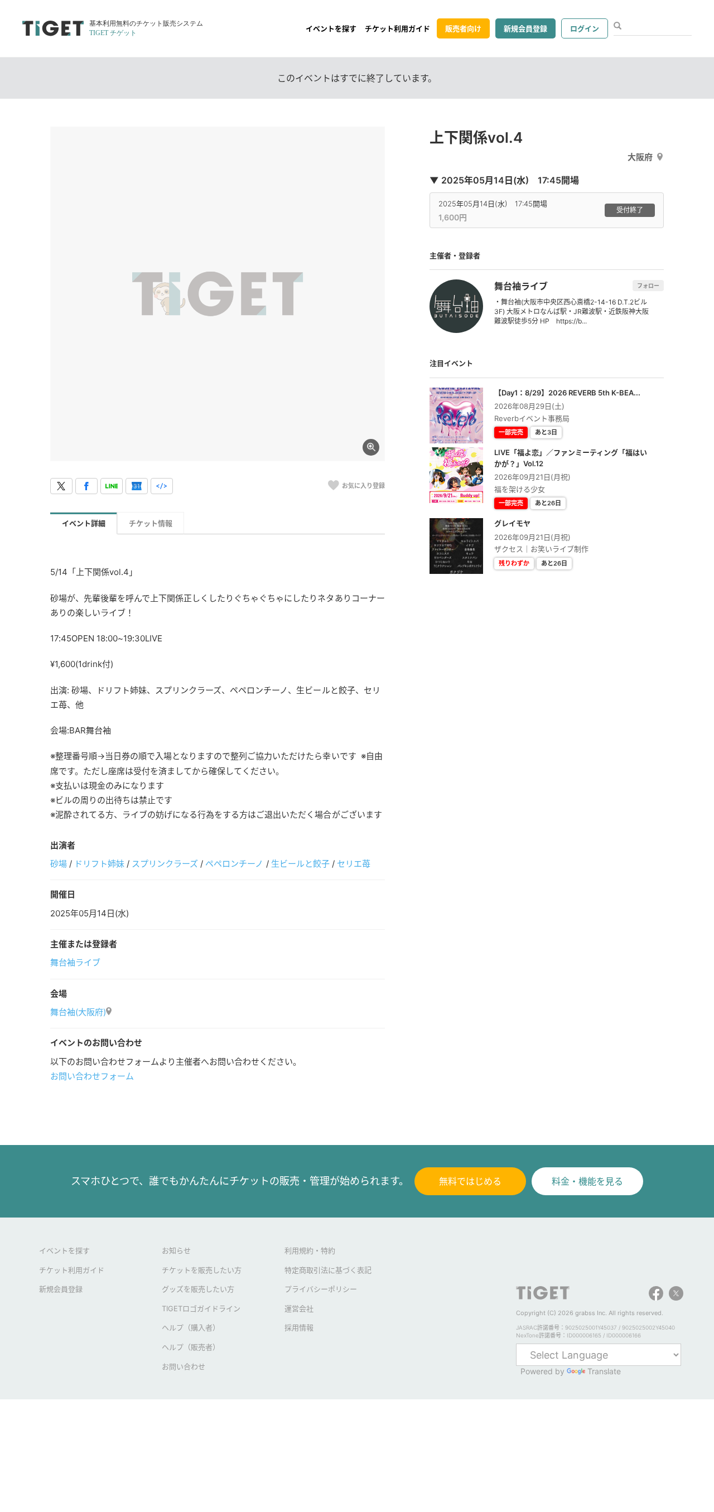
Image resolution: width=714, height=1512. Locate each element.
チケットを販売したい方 (202, 1269)
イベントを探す (331, 28)
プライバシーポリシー (320, 1288)
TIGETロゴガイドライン (201, 1308)
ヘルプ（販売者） (191, 1346)
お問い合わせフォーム (92, 1076)
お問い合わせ (183, 1366)
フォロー (648, 285)
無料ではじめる (470, 1181)
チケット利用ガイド (397, 28)
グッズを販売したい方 (198, 1288)
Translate (604, 1371)
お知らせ (176, 1250)
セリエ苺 (353, 863)
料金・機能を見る (587, 1181)
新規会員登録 (525, 28)
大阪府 (640, 157)
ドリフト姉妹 (99, 863)
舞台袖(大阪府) (78, 1012)
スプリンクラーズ (165, 863)
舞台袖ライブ (75, 962)
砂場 (58, 863)
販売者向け (463, 28)
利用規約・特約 (309, 1250)
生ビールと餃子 (300, 863)
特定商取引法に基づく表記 (328, 1269)
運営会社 (298, 1308)
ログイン (584, 28)
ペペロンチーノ (234, 863)
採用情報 (298, 1327)
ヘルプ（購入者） (191, 1327)
